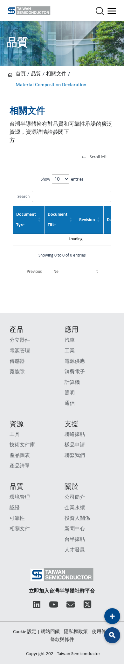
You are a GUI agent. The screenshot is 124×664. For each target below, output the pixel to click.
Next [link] (75, 271)
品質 (36, 74)
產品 (17, 330)
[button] (95, 157)
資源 (17, 424)
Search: (24, 196)
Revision (87, 220)
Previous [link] (34, 271)
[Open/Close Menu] (111, 11)
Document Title (57, 220)
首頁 (21, 74)
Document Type (26, 220)
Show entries (62, 179)
